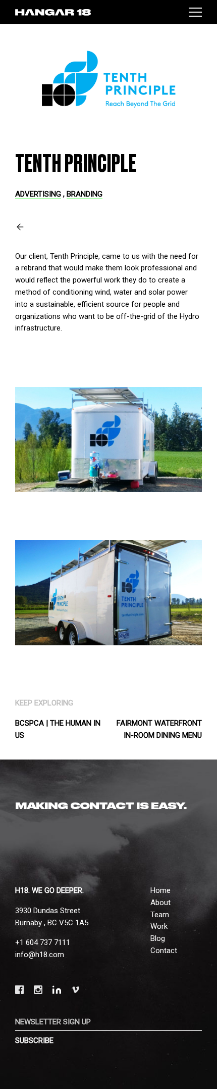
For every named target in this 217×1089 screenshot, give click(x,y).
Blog (157, 938)
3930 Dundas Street (47, 910)
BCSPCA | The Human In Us (57, 729)
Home (160, 890)
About (160, 902)
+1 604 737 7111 (42, 942)
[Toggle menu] (195, 12)
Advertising (38, 194)
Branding (84, 194)
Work (159, 926)
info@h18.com (39, 954)
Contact (163, 950)
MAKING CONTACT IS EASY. (101, 806)
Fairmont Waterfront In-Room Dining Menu (159, 729)
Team (159, 914)
